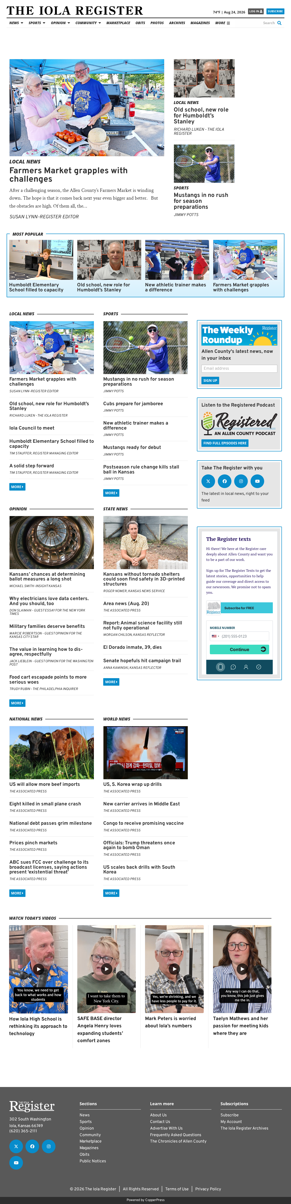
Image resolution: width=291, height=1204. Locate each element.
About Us (158, 1115)
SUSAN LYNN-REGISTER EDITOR (44, 217)
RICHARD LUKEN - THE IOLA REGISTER (199, 131)
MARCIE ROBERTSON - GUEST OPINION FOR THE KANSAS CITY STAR (45, 635)
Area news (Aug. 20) (126, 604)
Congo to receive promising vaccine (143, 823)
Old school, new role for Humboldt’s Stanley (201, 116)
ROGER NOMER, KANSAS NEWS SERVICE (134, 591)
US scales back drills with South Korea (139, 870)
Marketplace (118, 22)
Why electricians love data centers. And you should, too (49, 601)
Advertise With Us (166, 1128)
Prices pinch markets (33, 843)
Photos (157, 22)
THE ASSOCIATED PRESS (121, 610)
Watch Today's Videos (32, 918)
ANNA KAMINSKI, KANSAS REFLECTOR (132, 668)
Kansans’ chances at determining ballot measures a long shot (47, 577)
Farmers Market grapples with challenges (68, 175)
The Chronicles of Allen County (178, 1141)
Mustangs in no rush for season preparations (201, 201)
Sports (35, 22)
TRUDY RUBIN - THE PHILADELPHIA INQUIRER (43, 689)
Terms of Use (177, 1189)
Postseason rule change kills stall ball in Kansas (141, 469)
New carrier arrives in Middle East (141, 804)
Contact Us (160, 1122)
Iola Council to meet (31, 428)
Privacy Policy (208, 1189)
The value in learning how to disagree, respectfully (46, 652)
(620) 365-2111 (23, 1131)
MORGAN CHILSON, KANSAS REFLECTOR (134, 635)
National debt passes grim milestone (50, 823)
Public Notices (93, 1161)
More (16, 486)
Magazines (200, 22)
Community (86, 22)
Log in (254, 11)
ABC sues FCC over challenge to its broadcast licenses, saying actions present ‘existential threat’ (49, 867)
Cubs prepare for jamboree (133, 404)
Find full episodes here (224, 443)
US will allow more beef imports (44, 784)
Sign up (210, 380)
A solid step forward (31, 466)
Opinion (58, 22)
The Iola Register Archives (244, 1128)
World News (116, 719)
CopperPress (155, 1200)
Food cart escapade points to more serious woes (48, 679)
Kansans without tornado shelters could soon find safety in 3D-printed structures (144, 579)
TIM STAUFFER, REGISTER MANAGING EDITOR (43, 453)
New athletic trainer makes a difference (175, 287)
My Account (231, 1122)
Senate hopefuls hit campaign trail (142, 661)
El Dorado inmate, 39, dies (132, 647)
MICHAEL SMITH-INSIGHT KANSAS (35, 586)
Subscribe (275, 11)
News (14, 22)
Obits (140, 22)
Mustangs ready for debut (132, 448)
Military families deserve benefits (47, 627)
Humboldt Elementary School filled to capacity (36, 287)
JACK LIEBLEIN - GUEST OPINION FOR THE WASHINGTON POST (51, 663)
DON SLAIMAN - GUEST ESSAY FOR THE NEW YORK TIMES (47, 612)
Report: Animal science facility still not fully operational (142, 625)
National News (26, 719)
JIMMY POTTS (186, 215)
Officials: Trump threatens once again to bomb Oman (139, 845)
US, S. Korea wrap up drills (132, 784)
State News (115, 509)
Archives (177, 22)
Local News (24, 161)
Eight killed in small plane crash (45, 804)
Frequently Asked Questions (175, 1135)
